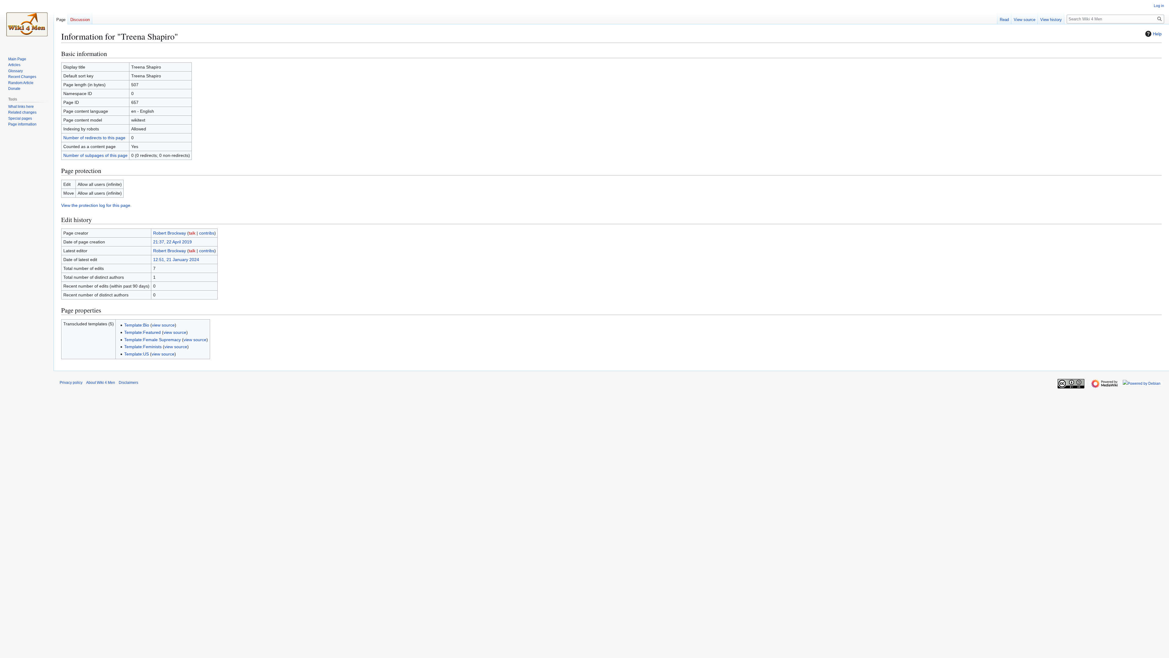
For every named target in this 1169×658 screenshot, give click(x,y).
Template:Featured (142, 332)
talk (192, 233)
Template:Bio (136, 325)
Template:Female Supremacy (152, 339)
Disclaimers (128, 382)
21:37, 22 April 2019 (172, 241)
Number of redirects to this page (94, 137)
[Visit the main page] (26, 24)
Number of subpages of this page (95, 155)
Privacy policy (71, 382)
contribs (206, 233)
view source (163, 325)
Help (1157, 33)
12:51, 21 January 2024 (176, 259)
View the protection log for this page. (96, 205)
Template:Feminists (143, 346)
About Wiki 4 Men (100, 382)
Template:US (136, 354)
